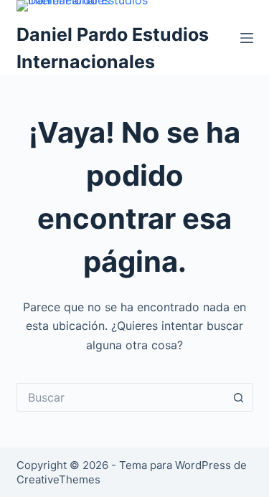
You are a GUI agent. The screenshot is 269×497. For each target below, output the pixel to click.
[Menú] (246, 38)
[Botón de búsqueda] (239, 397)
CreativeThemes (58, 479)
